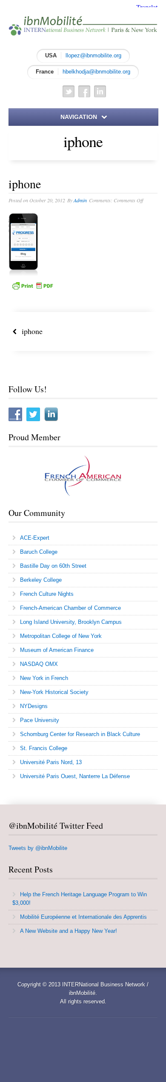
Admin (80, 200)
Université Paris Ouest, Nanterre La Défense (75, 776)
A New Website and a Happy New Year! (68, 931)
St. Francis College (43, 748)
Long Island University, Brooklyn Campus (71, 622)
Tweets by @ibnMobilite (38, 848)
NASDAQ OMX (39, 664)
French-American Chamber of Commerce (70, 608)
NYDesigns (34, 706)
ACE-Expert (34, 538)
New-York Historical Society (54, 692)
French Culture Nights (47, 594)
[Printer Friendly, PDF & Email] (32, 285)
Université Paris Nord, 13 (51, 762)
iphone (30, 331)
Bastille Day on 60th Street (53, 566)
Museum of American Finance (57, 650)
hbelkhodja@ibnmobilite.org (96, 71)
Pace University (39, 720)
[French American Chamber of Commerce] (83, 476)
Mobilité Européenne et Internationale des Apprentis (83, 917)
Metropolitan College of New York (61, 636)
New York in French (44, 678)
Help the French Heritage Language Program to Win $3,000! (79, 898)
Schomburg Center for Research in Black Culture (80, 734)
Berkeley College (41, 580)
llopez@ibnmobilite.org (93, 55)
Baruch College (38, 552)
